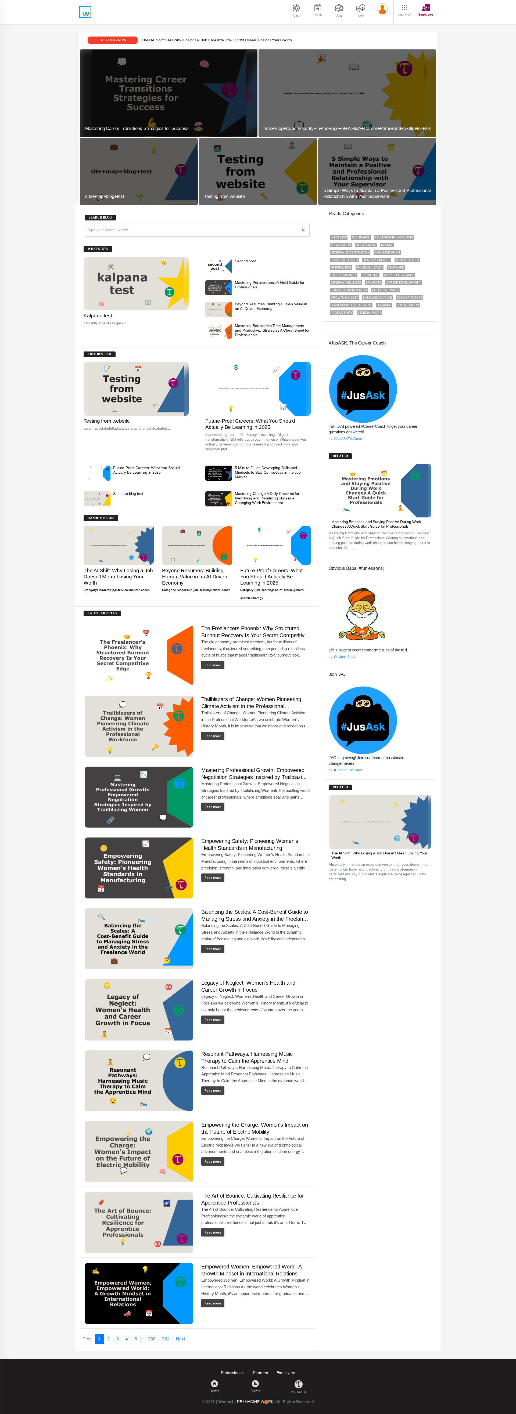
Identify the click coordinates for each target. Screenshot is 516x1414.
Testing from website (107, 421)
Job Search (361, 237)
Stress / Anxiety (344, 275)
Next (180, 1339)
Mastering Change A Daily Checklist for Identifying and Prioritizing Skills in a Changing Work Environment (267, 498)
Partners (260, 1373)
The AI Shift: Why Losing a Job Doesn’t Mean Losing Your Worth (118, 577)
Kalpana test (98, 315)
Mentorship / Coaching (394, 237)
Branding (373, 282)
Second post (245, 261)
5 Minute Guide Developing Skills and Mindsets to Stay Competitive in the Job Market (268, 472)
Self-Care (396, 267)
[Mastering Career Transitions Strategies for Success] (168, 92)
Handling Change (377, 297)
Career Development (403, 282)
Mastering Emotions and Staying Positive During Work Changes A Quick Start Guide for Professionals (376, 524)
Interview (339, 237)
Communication (387, 252)
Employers (286, 1373)
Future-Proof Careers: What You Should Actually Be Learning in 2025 (146, 470)
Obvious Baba (344, 657)
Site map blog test (128, 493)
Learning (384, 305)
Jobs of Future (409, 297)
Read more (213, 665)
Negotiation (341, 244)
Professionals (233, 1373)
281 (165, 1339)
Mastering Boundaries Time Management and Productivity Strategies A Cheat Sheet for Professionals (272, 330)
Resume (387, 244)
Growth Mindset (344, 297)
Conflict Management (349, 290)
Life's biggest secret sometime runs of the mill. (368, 650)
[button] (382, 9)
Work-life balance (399, 275)
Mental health (407, 260)
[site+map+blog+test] (138, 171)
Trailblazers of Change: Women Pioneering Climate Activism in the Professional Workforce (251, 706)
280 (151, 1339)
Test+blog (150, 40)
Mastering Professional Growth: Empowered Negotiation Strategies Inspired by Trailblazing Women (254, 777)
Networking (366, 244)
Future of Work (385, 290)
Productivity (342, 312)
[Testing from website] (257, 171)
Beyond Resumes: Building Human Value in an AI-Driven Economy (271, 306)
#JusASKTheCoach (349, 439)
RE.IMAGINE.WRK (255, 1402)
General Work (369, 312)
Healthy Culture (376, 260)
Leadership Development (351, 305)
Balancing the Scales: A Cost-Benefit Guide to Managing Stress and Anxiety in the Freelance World (255, 919)
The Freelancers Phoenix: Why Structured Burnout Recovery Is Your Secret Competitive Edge (254, 635)
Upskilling (370, 275)
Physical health (369, 267)
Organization (407, 305)
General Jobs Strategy (350, 252)
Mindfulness (341, 267)
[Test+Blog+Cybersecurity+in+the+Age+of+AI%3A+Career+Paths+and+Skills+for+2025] (347, 92)
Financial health (344, 260)
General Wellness (346, 282)
